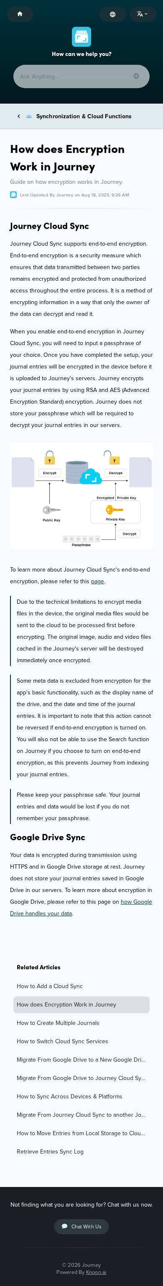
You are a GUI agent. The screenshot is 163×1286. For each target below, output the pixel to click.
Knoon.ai (96, 1272)
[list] (81, 1069)
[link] (81, 986)
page (97, 581)
